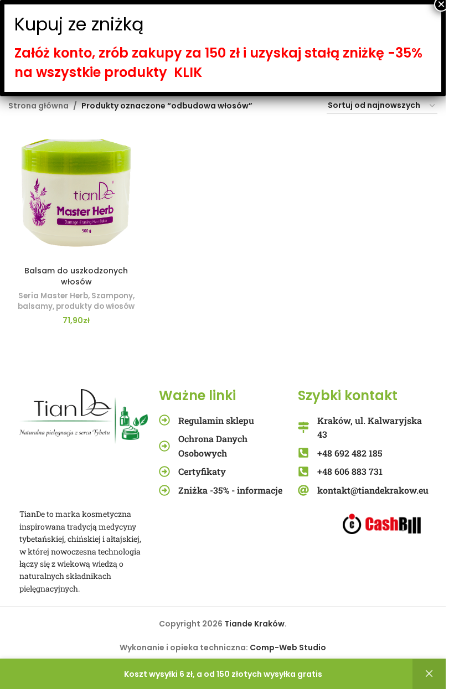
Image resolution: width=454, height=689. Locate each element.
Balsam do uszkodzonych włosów (76, 276)
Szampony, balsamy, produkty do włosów (76, 301)
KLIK (188, 72)
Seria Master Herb (53, 296)
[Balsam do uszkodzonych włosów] (76, 193)
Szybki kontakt (348, 395)
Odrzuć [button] (429, 674)
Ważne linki (197, 395)
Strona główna (38, 105)
